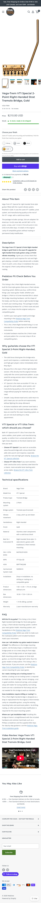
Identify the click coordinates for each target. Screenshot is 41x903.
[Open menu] (3, 12)
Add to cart (20, 159)
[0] (37, 12)
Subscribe (9, 852)
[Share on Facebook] (25, 189)
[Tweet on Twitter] (33, 189)
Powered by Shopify (9, 898)
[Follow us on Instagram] (7, 869)
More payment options (20, 171)
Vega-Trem (5, 106)
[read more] (20, 807)
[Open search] (29, 12)
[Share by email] (37, 189)
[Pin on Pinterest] (29, 189)
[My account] (33, 12)
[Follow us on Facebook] (3, 869)
